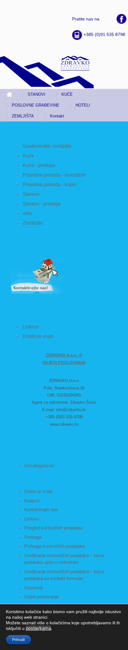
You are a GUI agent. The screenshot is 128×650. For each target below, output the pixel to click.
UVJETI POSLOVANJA (64, 362)
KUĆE (67, 94)
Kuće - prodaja (39, 165)
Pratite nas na (85, 18)
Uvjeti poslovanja (41, 596)
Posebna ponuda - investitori (54, 175)
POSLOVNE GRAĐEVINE (35, 105)
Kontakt (57, 116)
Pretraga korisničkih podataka (54, 546)
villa (27, 213)
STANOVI (36, 94)
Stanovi (31, 194)
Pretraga (33, 537)
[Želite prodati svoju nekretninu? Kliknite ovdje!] (43, 292)
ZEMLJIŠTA (23, 116)
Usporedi (33, 587)
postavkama (38, 628)
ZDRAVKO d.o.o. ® (64, 355)
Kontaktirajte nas (41, 509)
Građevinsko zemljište (47, 146)
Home (12, 94)
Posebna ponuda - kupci (49, 184)
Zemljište (33, 223)
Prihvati (18, 640)
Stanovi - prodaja (41, 203)
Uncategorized (39, 465)
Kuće (28, 155)
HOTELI (82, 105)
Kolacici (32, 500)
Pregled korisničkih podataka (53, 527)
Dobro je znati (38, 336)
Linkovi (31, 326)
